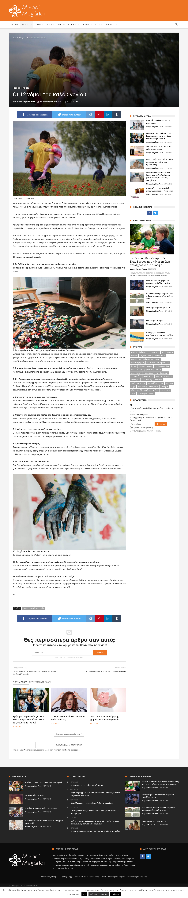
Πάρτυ (170, 352)
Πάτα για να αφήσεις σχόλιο (69, 745)
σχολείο (155, 390)
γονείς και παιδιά (37, 608)
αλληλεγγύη (136, 359)
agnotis (134, 352)
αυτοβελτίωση (163, 362)
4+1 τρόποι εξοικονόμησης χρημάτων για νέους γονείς (104, 718)
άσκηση (134, 355)
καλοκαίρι (158, 379)
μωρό (133, 386)
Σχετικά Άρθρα (20, 682)
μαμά (161, 383)
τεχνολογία (165, 390)
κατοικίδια (152, 383)
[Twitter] (155, 213)
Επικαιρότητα (153, 352)
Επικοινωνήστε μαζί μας (137, 876)
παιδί (139, 390)
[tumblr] (116, 114)
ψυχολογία (142, 393)
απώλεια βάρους (138, 362)
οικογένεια (153, 386)
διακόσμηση (136, 373)
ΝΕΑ (163, 352)
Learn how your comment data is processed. (63, 750)
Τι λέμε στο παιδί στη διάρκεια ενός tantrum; (68, 718)
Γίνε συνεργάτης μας (49, 876)
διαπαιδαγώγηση (150, 373)
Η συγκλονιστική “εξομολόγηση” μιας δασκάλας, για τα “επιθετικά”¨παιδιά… (34, 671)
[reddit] (90, 114)
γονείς (25, 608)
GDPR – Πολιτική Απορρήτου (113, 876)
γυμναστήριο (136, 369)
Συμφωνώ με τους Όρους (142, 427)
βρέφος (141, 366)
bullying (142, 352)
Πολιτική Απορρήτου (98, 894)
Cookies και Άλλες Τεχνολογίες (86, 876)
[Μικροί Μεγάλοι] (27, 4)
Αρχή (14, 38)
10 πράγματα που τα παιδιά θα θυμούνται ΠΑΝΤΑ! (106, 669)
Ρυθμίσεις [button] (115, 894)
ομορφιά (164, 386)
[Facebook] (149, 213)
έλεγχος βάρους (146, 355)
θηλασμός (135, 379)
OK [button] (84, 894)
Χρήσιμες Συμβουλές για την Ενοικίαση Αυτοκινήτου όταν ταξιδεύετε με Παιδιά (28, 719)
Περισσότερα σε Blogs (40, 682)
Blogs (21, 38)
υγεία (133, 393)
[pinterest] (99, 114)
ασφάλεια (151, 362)
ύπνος (151, 393)
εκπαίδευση (148, 376)
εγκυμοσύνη (136, 376)
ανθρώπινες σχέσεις (151, 359)
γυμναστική (149, 369)
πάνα (133, 390)
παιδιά (147, 390)
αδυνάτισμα (160, 355)
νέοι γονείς (142, 386)
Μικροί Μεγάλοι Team (26, 101)
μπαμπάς (169, 383)
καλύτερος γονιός (138, 383)
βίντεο (133, 366)
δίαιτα (158, 369)
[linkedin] (108, 114)
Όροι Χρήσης (66, 876)
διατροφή (164, 373)
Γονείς (26, 88)
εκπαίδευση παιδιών (164, 376)
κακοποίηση (146, 379)
